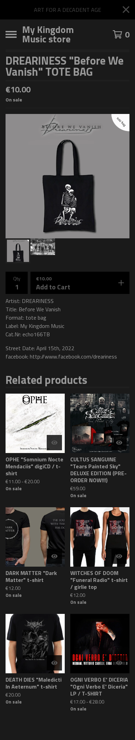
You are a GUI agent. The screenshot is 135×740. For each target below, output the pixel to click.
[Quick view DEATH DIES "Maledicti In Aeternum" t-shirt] (54, 663)
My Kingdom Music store (48, 34)
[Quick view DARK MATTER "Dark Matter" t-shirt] (54, 556)
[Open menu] (11, 34)
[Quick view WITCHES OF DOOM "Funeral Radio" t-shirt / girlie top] (119, 556)
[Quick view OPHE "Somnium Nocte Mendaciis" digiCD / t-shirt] (54, 442)
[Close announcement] (126, 9)
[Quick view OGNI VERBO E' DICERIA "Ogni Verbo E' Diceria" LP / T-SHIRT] (119, 663)
